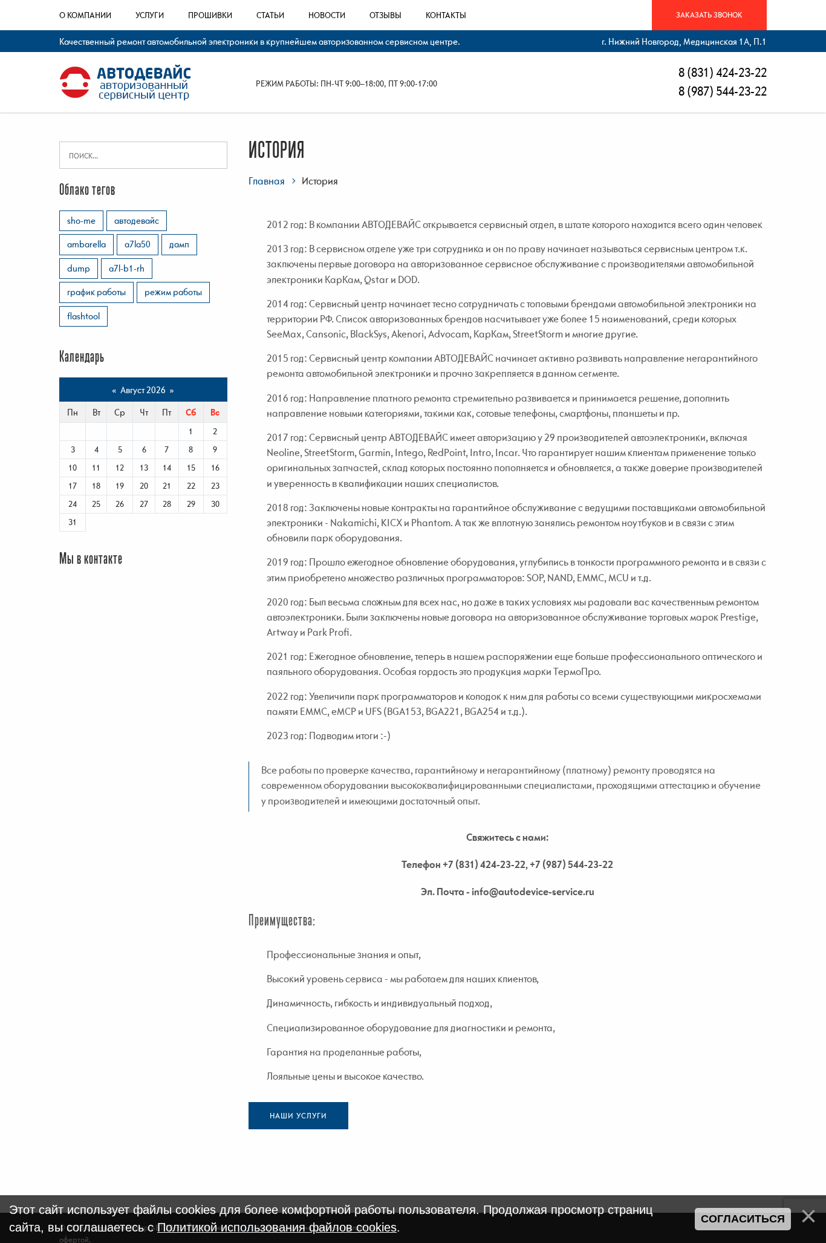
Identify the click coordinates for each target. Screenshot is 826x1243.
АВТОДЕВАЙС (136, 220)
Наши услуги (298, 1116)
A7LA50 (138, 244)
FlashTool (83, 316)
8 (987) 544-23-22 (721, 91)
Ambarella (86, 244)
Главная (267, 181)
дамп (179, 244)
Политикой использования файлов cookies (277, 1227)
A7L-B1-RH (127, 268)
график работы (96, 291)
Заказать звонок (709, 15)
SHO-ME (81, 220)
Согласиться (743, 1219)
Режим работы (173, 291)
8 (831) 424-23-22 (721, 72)
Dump (78, 268)
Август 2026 (143, 389)
